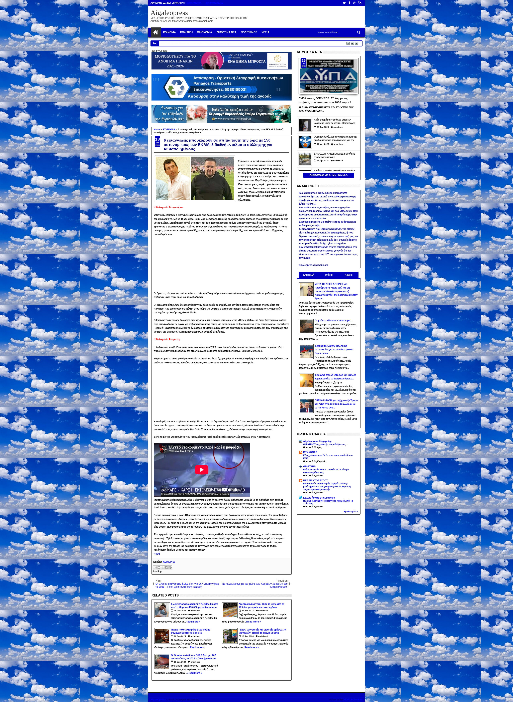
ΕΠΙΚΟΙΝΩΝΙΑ (194, 3)
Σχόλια (328, 275)
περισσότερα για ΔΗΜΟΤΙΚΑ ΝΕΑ (329, 175)
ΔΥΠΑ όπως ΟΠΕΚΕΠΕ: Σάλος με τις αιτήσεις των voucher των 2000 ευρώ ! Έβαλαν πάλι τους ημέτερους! (325, 100)
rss (360, 3)
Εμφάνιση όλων (351, 512)
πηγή (157, 553)
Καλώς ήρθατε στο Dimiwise (319, 497)
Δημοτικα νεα (226, 32)
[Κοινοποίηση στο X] (163, 567)
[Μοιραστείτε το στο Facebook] (167, 567)
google (354, 3)
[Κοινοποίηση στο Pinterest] (170, 567)
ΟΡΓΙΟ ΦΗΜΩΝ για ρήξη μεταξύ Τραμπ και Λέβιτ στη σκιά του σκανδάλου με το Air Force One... (336, 404)
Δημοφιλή (308, 275)
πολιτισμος (249, 32)
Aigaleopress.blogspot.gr (317, 441)
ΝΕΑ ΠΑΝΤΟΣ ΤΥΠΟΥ (315, 480)
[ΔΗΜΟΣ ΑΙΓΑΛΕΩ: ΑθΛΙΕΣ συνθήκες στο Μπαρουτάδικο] (305, 159)
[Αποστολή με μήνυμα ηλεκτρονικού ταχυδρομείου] (155, 567)
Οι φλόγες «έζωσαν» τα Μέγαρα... (333, 320)
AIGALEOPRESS (353, 699)
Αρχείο (348, 275)
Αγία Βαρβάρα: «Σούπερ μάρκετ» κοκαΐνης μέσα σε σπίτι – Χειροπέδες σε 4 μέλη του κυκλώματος (334, 121)
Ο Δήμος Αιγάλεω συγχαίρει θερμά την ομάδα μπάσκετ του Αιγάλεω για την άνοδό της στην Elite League (335, 138)
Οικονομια (204, 32)
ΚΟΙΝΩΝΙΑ (169, 561)
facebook (349, 3)
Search (358, 32)
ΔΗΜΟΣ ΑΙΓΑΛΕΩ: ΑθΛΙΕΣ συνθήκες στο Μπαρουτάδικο (334, 155)
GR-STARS (309, 466)
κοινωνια (169, 32)
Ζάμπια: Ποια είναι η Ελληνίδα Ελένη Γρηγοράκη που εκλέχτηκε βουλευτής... (208, 43)
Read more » (193, 621)
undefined (195, 610)
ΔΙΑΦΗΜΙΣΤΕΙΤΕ (214, 3)
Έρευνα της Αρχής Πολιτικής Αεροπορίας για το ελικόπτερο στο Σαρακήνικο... (334, 350)
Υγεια (265, 32)
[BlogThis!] (159, 567)
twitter (344, 3)
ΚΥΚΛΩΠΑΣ (310, 452)
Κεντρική (156, 32)
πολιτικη (186, 32)
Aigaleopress (169, 13)
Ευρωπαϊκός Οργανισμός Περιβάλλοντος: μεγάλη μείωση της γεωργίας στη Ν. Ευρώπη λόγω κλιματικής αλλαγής (327, 486)
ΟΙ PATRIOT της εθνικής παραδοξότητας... (325, 444)
